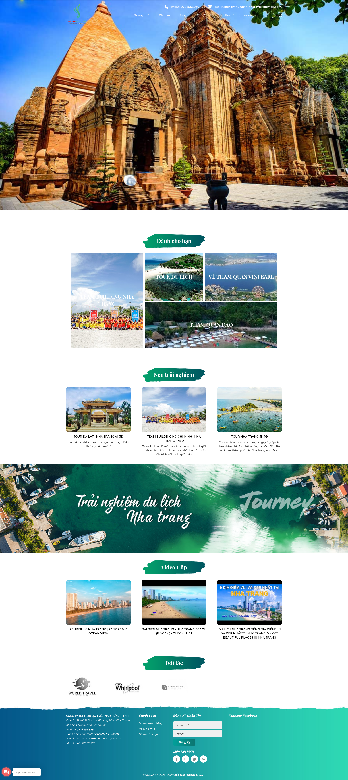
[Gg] (186, 758)
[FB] (177, 758)
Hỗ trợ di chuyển (149, 734)
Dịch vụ (164, 15)
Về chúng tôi (205, 15)
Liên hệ (228, 15)
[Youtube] (204, 758)
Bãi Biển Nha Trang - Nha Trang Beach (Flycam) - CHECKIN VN (249, 631)
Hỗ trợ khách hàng (150, 723)
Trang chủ (142, 15)
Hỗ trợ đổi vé (147, 728)
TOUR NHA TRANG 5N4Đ (174, 436)
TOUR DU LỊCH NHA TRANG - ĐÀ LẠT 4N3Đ (249, 392)
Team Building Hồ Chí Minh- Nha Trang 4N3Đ (98, 439)
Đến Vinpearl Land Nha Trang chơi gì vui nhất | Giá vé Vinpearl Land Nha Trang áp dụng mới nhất (98, 633)
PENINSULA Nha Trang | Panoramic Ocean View (174, 631)
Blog (182, 15)
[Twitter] (195, 758)
